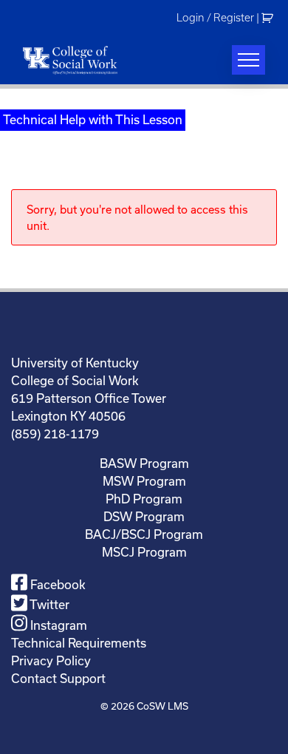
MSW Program (144, 481)
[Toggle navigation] (248, 60)
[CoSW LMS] (70, 60)
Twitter (48, 604)
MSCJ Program (144, 552)
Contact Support (58, 678)
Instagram (57, 625)
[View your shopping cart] (269, 18)
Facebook (56, 584)
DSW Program (144, 516)
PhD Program (144, 499)
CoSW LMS (162, 706)
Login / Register (215, 18)
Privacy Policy (51, 660)
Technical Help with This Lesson (92, 119)
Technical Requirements (78, 643)
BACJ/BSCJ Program (144, 534)
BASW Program (144, 463)
